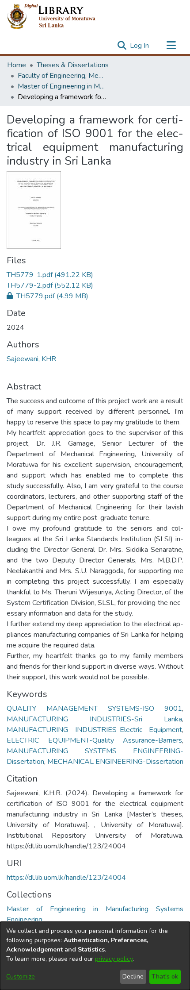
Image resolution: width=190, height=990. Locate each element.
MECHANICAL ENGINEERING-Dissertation (115, 762)
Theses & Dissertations (73, 65)
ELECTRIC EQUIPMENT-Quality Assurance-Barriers (94, 740)
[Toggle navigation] (171, 45)
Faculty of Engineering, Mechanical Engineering (62, 76)
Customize (20, 976)
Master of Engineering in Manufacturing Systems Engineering (62, 86)
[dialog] (95, 956)
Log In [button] (140, 45)
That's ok (165, 976)
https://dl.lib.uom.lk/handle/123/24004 (66, 877)
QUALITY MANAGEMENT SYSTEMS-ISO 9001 (94, 708)
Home (16, 65)
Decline (133, 976)
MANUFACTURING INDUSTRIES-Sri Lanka (94, 719)
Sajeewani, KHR (31, 359)
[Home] (58, 17)
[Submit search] (121, 45)
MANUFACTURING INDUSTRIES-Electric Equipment (94, 730)
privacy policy (114, 959)
